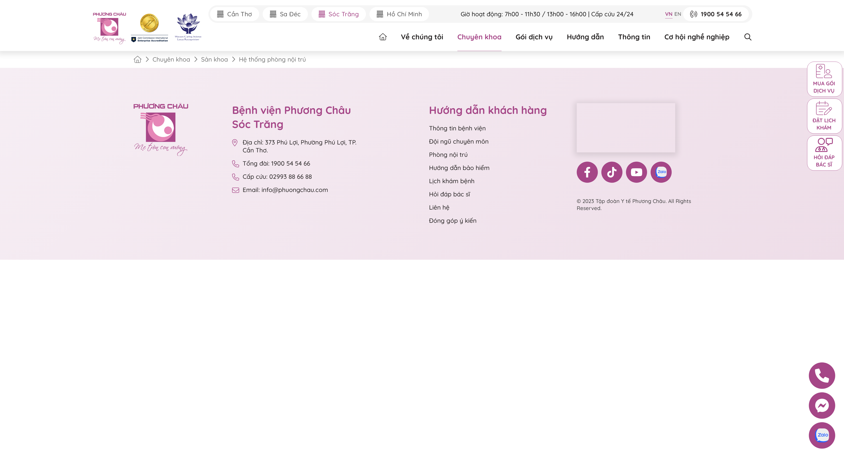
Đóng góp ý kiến (453, 220)
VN (669, 14)
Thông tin (634, 36)
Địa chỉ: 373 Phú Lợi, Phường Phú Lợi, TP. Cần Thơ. (300, 146)
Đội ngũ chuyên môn (459, 141)
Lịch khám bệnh (452, 181)
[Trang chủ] (138, 59)
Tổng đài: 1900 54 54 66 (277, 163)
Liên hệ (439, 207)
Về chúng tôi (422, 36)
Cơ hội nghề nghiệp (696, 36)
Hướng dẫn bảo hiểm (459, 168)
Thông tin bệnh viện (457, 128)
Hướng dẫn (585, 36)
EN (677, 14)
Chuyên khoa (479, 36)
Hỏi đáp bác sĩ (449, 194)
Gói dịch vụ (534, 36)
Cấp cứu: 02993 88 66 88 (277, 176)
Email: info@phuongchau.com (285, 190)
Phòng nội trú (448, 154)
